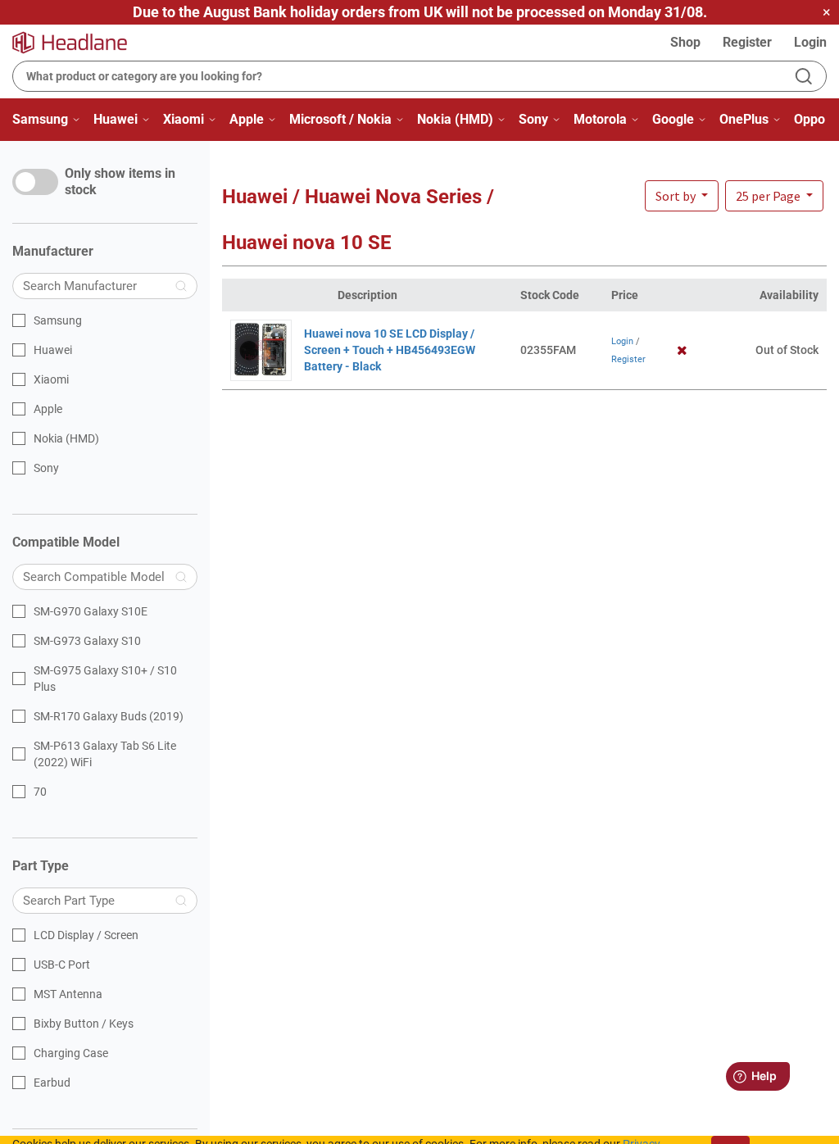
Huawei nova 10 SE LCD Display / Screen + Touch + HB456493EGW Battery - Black (389, 350)
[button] (774, 195)
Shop (685, 42)
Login (810, 42)
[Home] (79, 42)
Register (747, 42)
